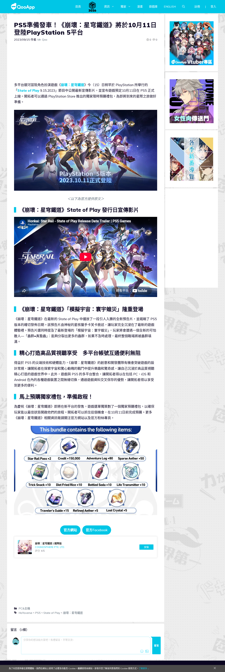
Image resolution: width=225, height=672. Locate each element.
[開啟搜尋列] (183, 6)
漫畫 (140, 6)
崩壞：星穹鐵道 (72, 85)
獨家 (123, 6)
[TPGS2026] (92, 6)
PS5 (38, 613)
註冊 (197, 6)
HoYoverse (25, 613)
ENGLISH (170, 6)
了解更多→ (144, 668)
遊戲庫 (153, 6)
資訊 (107, 6)
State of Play (28, 90)
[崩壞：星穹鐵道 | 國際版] (85, 547)
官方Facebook (97, 530)
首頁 (78, 6)
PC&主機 (24, 608)
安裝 (146, 547)
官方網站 (70, 530)
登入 (213, 6)
